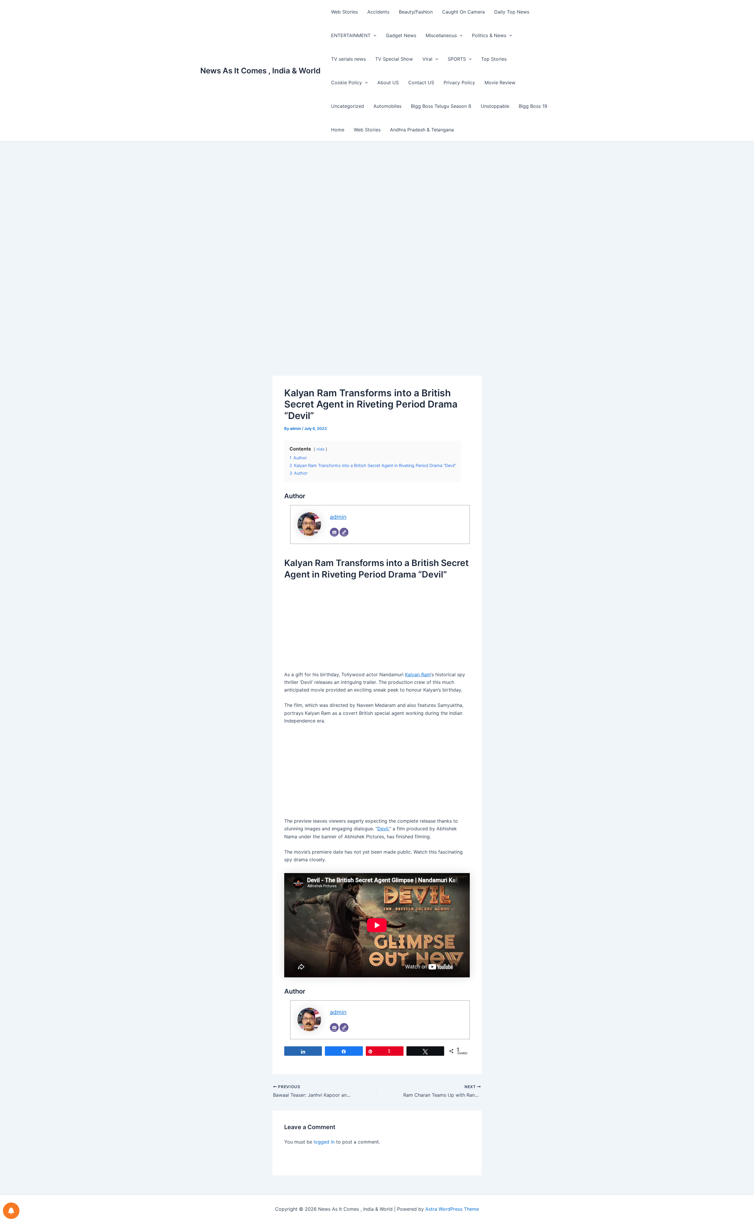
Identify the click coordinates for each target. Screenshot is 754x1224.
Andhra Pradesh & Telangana (422, 130)
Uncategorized (347, 106)
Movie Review (500, 82)
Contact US (421, 82)
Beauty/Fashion (416, 12)
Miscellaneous (441, 35)
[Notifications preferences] (11, 1210)
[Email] (334, 532)
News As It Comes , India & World (260, 70)
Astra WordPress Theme (452, 1209)
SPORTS (457, 59)
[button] (373, 35)
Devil (382, 829)
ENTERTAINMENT (351, 35)
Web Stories (344, 12)
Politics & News (489, 35)
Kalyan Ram (418, 674)
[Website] (344, 532)
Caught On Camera (463, 12)
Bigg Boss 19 (533, 106)
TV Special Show (394, 59)
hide (320, 449)
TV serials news (348, 59)
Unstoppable (495, 106)
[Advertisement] (377, 204)
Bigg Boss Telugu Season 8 (441, 106)
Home (337, 130)
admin (338, 516)
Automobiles (387, 106)
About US (388, 82)
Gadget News (401, 35)
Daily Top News (511, 12)
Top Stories (494, 59)
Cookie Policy (346, 82)
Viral (427, 59)
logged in (324, 1142)
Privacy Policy (459, 82)
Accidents (378, 12)
